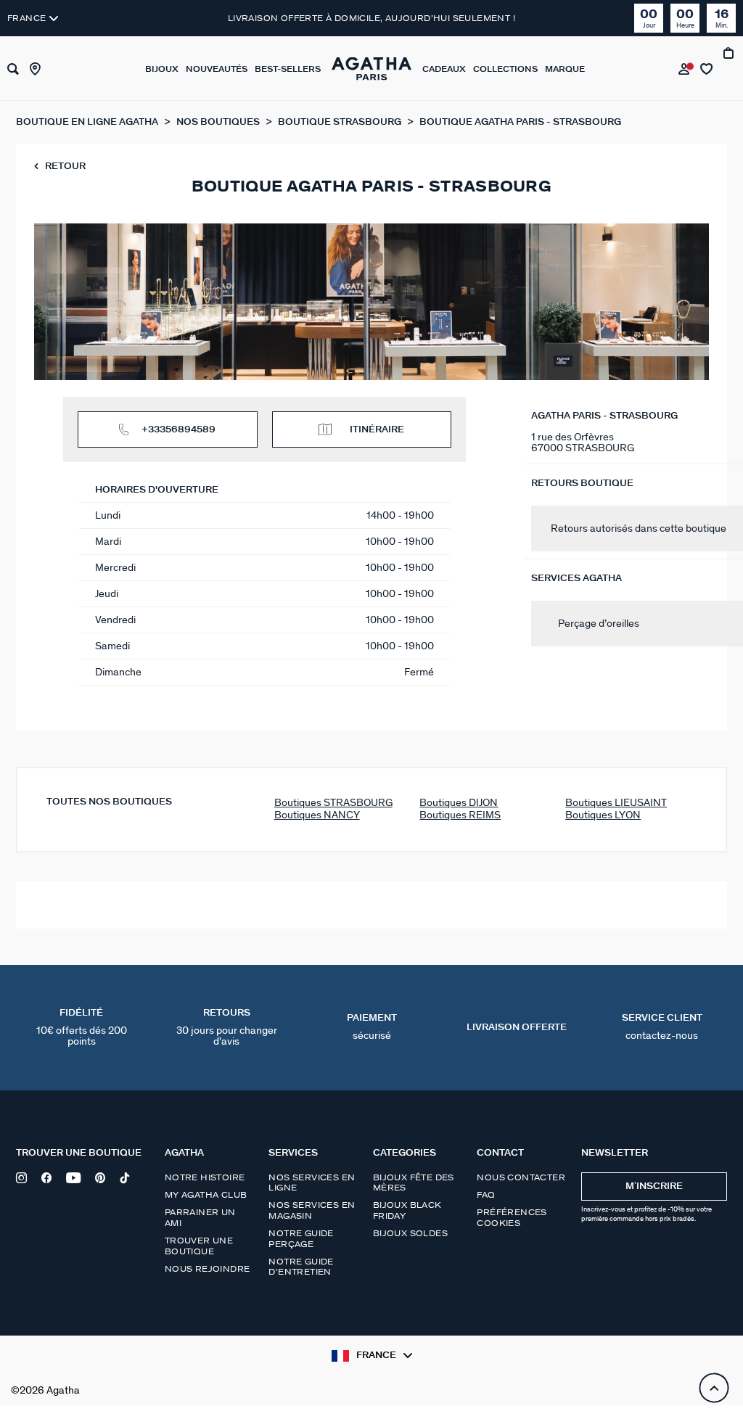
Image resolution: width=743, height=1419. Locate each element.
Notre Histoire (205, 1177)
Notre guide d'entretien (300, 1266)
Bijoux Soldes (410, 1233)
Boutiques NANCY (317, 815)
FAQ (486, 1194)
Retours (226, 1027)
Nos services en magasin (311, 1210)
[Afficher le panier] (729, 69)
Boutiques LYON (603, 815)
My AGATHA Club (206, 1194)
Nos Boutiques (219, 122)
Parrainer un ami (200, 1217)
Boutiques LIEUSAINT (616, 802)
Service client (662, 1027)
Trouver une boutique (199, 1245)
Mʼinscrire (654, 1186)
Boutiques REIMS (460, 815)
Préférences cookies (511, 1217)
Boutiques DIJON (458, 802)
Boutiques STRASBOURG (333, 802)
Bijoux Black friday (407, 1210)
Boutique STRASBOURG (340, 122)
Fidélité (81, 1027)
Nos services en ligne (311, 1182)
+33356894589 (178, 430)
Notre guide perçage (300, 1238)
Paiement (372, 1027)
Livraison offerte (517, 1027)
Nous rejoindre (207, 1268)
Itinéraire (377, 430)
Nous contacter (521, 1177)
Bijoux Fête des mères (413, 1182)
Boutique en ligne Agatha (88, 122)
